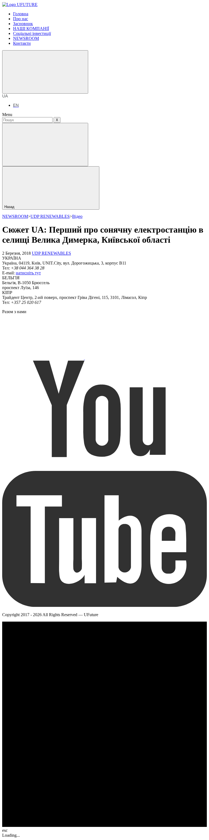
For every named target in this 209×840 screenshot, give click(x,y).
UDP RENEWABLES (50, 216)
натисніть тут (28, 273)
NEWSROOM (15, 216)
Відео (77, 216)
